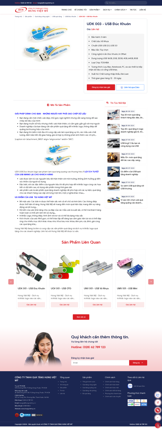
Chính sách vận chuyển (113, 396)
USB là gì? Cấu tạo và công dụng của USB (130, 144)
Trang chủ (66, 10)
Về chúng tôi (80, 10)
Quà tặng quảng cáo (89, 387)
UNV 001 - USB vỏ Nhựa (96, 288)
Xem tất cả (81, 317)
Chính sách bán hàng (112, 382)
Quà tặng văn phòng (89, 390)
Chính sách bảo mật (112, 387)
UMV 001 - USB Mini (127, 288)
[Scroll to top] (158, 418)
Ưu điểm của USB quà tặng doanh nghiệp (131, 173)
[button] (99, 9)
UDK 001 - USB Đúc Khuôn (31, 288)
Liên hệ (142, 10)
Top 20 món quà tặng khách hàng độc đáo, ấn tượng (131, 116)
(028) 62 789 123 (26, 3)
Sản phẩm (94, 10)
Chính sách (120, 10)
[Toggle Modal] (158, 402)
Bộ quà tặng (87, 393)
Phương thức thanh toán (113, 393)
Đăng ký (136, 362)
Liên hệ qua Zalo (139, 386)
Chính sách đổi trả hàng (113, 390)
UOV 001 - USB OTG (61, 288)
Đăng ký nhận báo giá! (101, 87)
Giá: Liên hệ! (31, 304)
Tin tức (133, 10)
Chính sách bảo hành (112, 385)
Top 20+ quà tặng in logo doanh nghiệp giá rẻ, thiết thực (132, 130)
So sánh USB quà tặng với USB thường (132, 187)
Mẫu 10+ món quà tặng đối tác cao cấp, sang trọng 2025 (131, 159)
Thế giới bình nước (89, 382)
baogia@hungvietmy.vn (46, 3)
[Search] (107, 3)
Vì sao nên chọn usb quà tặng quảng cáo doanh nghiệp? (132, 201)
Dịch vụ (106, 10)
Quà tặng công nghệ (89, 385)
